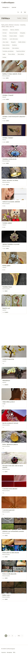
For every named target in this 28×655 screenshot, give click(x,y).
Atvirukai (5, 32)
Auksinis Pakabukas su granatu (10, 244)
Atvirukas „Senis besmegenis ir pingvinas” (14, 116)
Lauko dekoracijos (13, 39)
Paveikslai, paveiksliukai (8, 51)
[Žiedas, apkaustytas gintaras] (14, 437)
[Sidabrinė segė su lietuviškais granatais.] (14, 524)
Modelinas (14, 45)
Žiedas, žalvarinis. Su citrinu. (10, 180)
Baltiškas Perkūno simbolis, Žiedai (11, 74)
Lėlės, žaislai (5, 42)
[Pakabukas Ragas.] (14, 279)
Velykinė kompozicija (8, 359)
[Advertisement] (14, 330)
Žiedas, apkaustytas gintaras (10, 444)
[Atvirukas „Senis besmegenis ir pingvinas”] (14, 109)
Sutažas (4, 57)
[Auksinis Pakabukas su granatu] (14, 237)
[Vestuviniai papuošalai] (14, 502)
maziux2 (4, 224)
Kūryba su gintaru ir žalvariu (10, 423)
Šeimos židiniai (11, 54)
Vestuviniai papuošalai (8, 510)
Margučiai (13, 42)
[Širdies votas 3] (14, 587)
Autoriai (14, 7)
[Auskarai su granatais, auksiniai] (14, 194)
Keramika (5, 39)
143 (19, 635)
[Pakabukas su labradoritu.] (14, 151)
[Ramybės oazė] (14, 300)
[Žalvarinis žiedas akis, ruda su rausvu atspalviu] (14, 458)
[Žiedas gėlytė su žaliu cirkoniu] (14, 545)
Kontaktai (9, 652)
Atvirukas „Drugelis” (8, 95)
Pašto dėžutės (15, 48)
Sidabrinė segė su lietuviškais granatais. (13, 531)
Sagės (4, 54)
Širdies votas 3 (6, 595)
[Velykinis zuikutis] (14, 215)
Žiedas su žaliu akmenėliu (9, 574)
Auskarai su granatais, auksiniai (11, 201)
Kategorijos (5, 7)
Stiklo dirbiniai (21, 54)
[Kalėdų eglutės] (14, 258)
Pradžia (19, 18)
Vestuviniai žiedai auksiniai (9, 488)
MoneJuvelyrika (6, 75)
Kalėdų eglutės (6, 265)
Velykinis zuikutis (7, 223)
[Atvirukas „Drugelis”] (14, 88)
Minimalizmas (6, 380)
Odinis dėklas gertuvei (8, 402)
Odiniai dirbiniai (6, 48)
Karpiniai (22, 35)
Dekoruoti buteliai (13, 32)
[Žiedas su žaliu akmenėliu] (14, 566)
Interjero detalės (13, 35)
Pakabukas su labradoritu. (9, 159)
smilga (3, 403)
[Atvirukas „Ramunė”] (14, 130)
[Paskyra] (21, 12)
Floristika (5, 35)
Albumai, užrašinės (14, 29)
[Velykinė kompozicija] (14, 351)
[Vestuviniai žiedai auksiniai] (14, 481)
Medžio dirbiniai (21, 42)
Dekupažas (22, 32)
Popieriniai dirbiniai (20, 51)
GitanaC (4, 97)
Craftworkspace (7, 2)
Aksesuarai (5, 29)
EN (25, 12)
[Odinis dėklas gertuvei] (14, 394)
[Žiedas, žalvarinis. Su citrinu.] (14, 173)
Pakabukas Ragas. (7, 287)
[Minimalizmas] (14, 373)
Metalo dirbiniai (6, 45)
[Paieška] (18, 12)
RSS (14, 652)
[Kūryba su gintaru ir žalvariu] (14, 415)
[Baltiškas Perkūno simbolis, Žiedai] (14, 66)
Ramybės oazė (6, 308)
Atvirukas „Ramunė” (7, 138)
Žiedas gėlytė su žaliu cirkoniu (10, 552)
